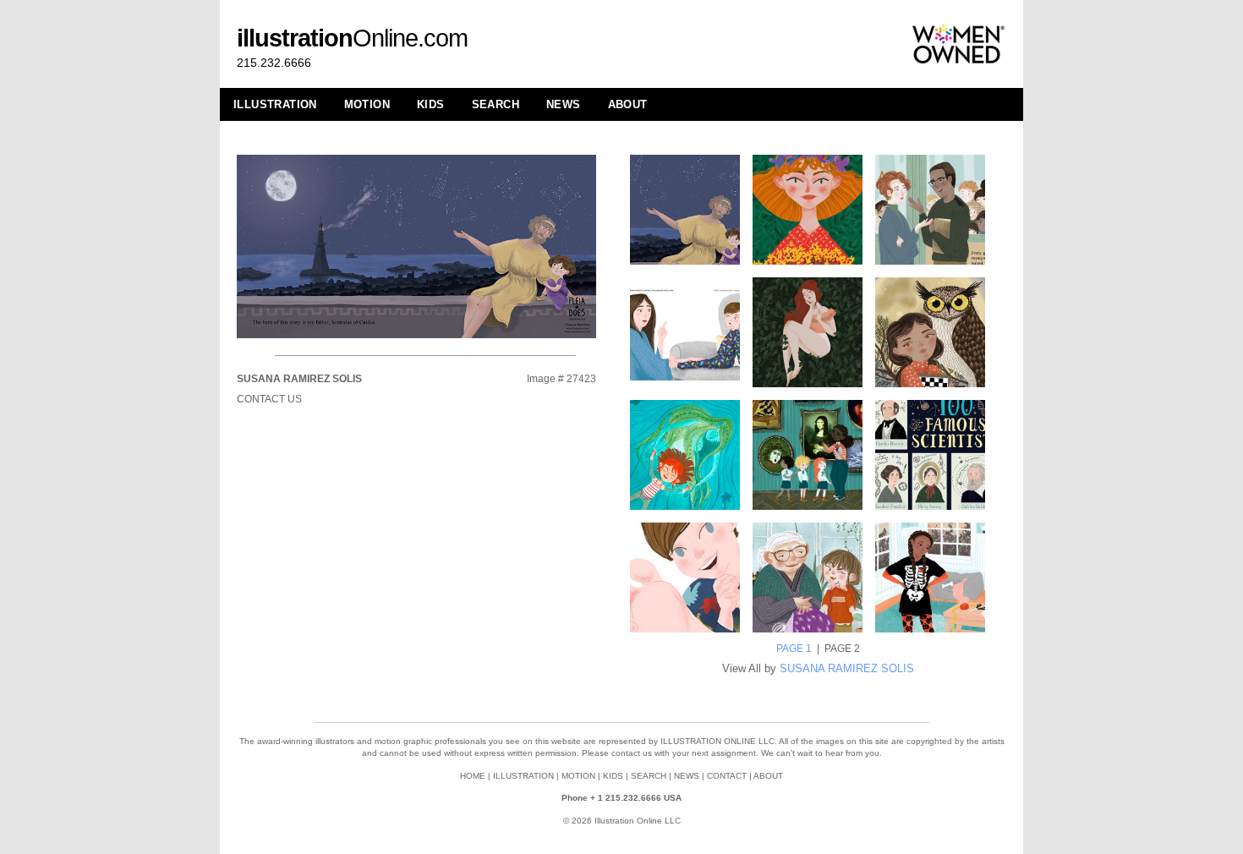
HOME (472, 775)
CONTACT (727, 775)
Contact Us (269, 399)
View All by (818, 668)
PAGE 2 (842, 648)
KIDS (431, 104)
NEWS (563, 104)
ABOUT (628, 104)
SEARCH (495, 104)
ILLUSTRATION (275, 104)
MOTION (367, 104)
